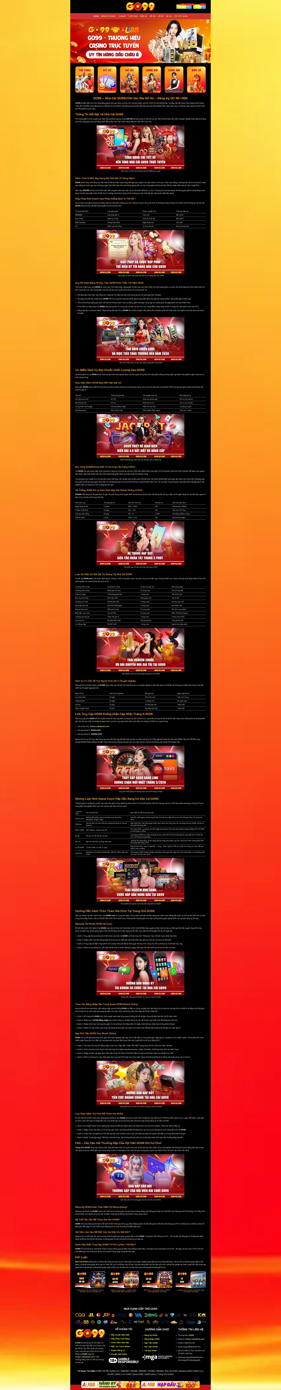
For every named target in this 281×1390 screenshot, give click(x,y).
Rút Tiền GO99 (151, 1347)
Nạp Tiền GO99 (151, 1343)
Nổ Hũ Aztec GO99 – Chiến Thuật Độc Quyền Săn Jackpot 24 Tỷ (124, 1291)
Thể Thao (133, 16)
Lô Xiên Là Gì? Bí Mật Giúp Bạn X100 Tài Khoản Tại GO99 (190, 1291)
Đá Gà (169, 16)
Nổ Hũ (153, 16)
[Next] (206, 1285)
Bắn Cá (143, 16)
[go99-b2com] (140, 7)
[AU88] (110, 1384)
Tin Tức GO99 (181, 16)
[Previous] (74, 1285)
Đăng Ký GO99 (108, 16)
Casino (122, 16)
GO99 (96, 16)
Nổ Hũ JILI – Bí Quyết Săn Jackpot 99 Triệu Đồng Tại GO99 (157, 1291)
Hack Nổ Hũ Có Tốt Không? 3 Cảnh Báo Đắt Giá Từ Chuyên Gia (90, 1291)
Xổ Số (161, 16)
